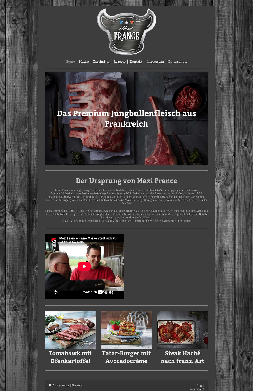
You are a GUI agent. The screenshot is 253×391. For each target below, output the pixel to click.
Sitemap (76, 385)
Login (200, 385)
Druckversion (61, 385)
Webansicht (196, 389)
